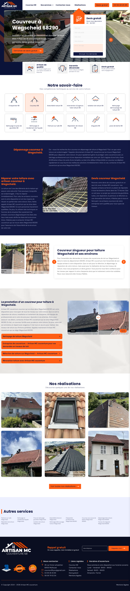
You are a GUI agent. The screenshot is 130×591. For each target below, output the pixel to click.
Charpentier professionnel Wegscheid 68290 (71, 519)
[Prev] (54, 262)
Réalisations (80, 5)
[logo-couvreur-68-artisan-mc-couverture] (9, 5)
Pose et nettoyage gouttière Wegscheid (40, 519)
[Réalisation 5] (108, 454)
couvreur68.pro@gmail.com (54, 570)
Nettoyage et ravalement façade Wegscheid (23, 519)
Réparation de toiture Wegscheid (7, 522)
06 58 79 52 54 (50, 575)
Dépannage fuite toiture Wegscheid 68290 (105, 519)
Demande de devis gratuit (26, 50)
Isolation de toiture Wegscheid (39, 522)
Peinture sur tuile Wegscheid (6, 519)
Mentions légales (75, 575)
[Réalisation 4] (21, 454)
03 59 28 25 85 (120, 5)
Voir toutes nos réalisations (63, 486)
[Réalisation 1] (21, 410)
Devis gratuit (102, 5)
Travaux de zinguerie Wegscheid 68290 (104, 522)
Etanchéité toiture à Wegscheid (55, 519)
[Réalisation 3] (108, 410)
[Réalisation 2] (65, 415)
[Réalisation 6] (65, 459)
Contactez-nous (63, 5)
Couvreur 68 (31, 5)
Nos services (46, 5)
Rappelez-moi (117, 548)
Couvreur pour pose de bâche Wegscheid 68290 (89, 519)
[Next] (124, 262)
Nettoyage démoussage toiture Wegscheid (57, 522)
